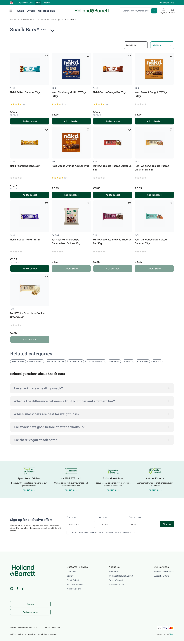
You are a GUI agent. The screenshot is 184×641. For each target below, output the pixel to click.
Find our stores (30, 612)
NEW (38, 2)
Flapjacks (128, 361)
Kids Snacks (142, 361)
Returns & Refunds (75, 584)
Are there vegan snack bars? (35, 440)
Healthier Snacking (50, 19)
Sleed (171, 634)
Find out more (29, 490)
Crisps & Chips (75, 361)
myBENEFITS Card (116, 584)
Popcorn (157, 361)
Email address (135, 517)
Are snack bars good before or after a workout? (48, 427)
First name (71, 517)
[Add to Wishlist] (46, 55)
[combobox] (136, 45)
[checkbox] (68, 532)
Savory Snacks (36, 361)
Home (13, 19)
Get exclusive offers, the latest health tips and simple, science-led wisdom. (103, 532)
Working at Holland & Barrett (121, 576)
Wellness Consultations (164, 571)
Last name (102, 517)
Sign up (167, 524)
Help (172, 2)
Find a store (164, 2)
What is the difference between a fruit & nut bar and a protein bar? (64, 401)
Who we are (114, 571)
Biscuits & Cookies (55, 361)
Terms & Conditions (52, 627)
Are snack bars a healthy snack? (38, 388)
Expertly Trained (116, 580)
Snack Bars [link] (70, 19)
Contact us (71, 571)
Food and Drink (28, 19)
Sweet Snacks (18, 361)
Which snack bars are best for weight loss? (46, 414)
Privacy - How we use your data (23, 627)
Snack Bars (114, 361)
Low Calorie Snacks (96, 361)
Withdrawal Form (74, 588)
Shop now (47, 2)
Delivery (70, 576)
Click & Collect (73, 580)
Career (30, 604)
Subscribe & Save (161, 576)
